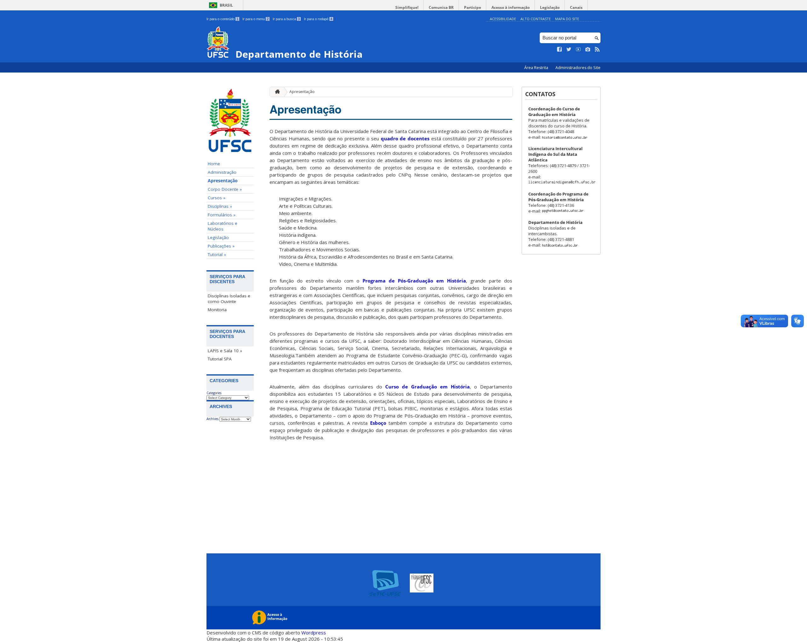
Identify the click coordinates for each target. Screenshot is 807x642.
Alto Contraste (535, 18)
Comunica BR (441, 7)
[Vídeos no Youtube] (578, 49)
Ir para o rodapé (318, 19)
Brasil (226, 5)
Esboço (378, 423)
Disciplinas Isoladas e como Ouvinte (229, 298)
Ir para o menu (255, 19)
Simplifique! (406, 7)
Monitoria (217, 309)
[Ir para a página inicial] (276, 92)
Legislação (550, 7)
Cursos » (216, 198)
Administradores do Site (578, 67)
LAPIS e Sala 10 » (225, 350)
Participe (472, 7)
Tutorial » (217, 254)
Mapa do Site (567, 18)
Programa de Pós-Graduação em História (414, 280)
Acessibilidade (503, 18)
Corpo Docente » (225, 189)
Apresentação (223, 181)
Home (214, 163)
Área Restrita (536, 67)
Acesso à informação (510, 7)
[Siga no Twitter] (569, 49)
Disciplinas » (220, 206)
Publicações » (221, 246)
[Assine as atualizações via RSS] (597, 49)
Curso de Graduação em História (427, 386)
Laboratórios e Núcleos (222, 226)
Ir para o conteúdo (222, 19)
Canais (576, 7)
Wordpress (313, 632)
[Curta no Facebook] (559, 49)
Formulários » (221, 215)
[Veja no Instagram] (587, 49)
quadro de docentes (406, 138)
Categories (213, 393)
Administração (222, 172)
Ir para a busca (286, 19)
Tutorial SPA (220, 359)
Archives (212, 419)
